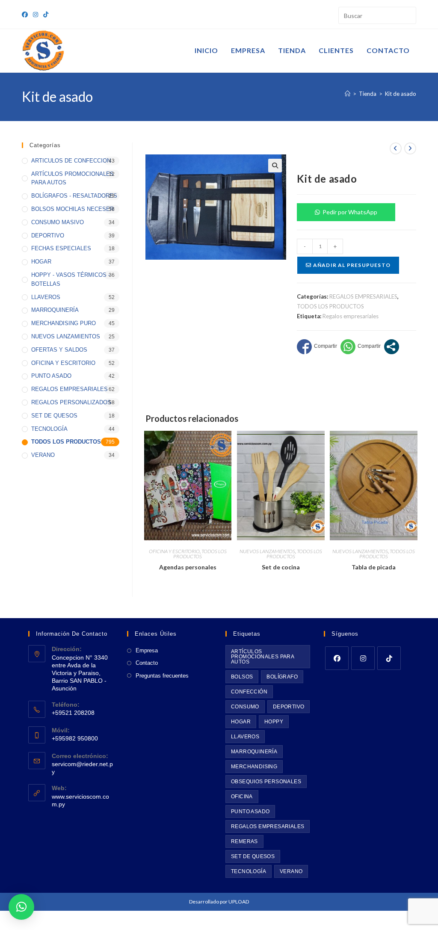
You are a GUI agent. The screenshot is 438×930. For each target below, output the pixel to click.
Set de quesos (253, 856)
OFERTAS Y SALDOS (59, 350)
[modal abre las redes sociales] (391, 346)
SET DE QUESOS (54, 415)
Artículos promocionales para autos (262, 657)
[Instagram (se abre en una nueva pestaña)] (35, 14)
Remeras (244, 841)
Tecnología (248, 871)
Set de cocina (281, 567)
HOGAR (41, 261)
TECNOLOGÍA (49, 429)
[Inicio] (347, 93)
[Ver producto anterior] (396, 148)
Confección (249, 692)
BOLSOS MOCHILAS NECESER (72, 209)
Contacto (147, 663)
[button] (275, 165)
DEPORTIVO (47, 235)
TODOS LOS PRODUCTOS (330, 306)
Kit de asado (400, 93)
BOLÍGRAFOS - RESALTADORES (74, 196)
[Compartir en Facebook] (317, 346)
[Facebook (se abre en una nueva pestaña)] (26, 14)
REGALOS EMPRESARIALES (363, 296)
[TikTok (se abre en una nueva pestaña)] (46, 14)
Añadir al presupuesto (351, 265)
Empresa (147, 650)
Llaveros (245, 737)
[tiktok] (389, 658)
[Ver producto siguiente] (410, 148)
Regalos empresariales (351, 316)
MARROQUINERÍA (55, 310)
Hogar (241, 722)
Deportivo (289, 707)
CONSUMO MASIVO (57, 222)
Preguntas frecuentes (162, 675)
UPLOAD (238, 901)
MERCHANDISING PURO (63, 323)
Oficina (242, 797)
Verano (291, 871)
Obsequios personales (266, 782)
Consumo (245, 707)
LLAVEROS (45, 297)
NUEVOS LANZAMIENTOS (267, 551)
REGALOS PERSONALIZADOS (71, 402)
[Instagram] (363, 658)
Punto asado (250, 811)
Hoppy (273, 722)
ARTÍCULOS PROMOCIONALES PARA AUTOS (72, 178)
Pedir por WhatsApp (350, 212)
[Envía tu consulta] (407, 14)
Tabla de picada (374, 567)
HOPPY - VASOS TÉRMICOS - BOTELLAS (70, 279)
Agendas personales (187, 567)
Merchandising (254, 767)
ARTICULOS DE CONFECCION (71, 160)
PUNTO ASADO (51, 376)
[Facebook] (337, 658)
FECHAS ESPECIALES (61, 248)
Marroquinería (254, 752)
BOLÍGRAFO (282, 677)
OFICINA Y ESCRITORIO (174, 551)
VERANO (43, 455)
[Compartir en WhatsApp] (360, 346)
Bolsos (242, 677)
